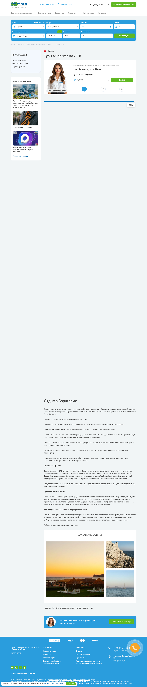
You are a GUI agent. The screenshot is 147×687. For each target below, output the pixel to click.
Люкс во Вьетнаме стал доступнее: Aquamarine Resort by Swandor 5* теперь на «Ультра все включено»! (25, 104)
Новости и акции (49, 651)
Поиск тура (59, 13)
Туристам (72, 13)
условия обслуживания (81, 680)
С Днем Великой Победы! (22, 127)
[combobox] (35, 23)
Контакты (102, 13)
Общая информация (20, 64)
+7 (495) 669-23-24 (99, 4)
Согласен (71, 683)
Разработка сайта (18, 673)
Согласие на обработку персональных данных (52, 662)
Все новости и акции (21, 156)
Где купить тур (65, 4)
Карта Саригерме (19, 67)
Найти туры (124, 36)
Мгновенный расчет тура (121, 622)
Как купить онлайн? (83, 654)
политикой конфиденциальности (53, 683)
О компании (47, 648)
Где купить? (80, 658)
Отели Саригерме (19, 60)
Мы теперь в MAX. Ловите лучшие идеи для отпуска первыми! (23, 150)
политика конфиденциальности (60, 680)
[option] (90, 569)
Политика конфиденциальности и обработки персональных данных (89, 662)
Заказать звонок (48, 4)
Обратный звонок (120, 651)
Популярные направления (21, 13)
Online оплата (88, 13)
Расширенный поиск (128, 32)
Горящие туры (44, 13)
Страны (79, 651)
